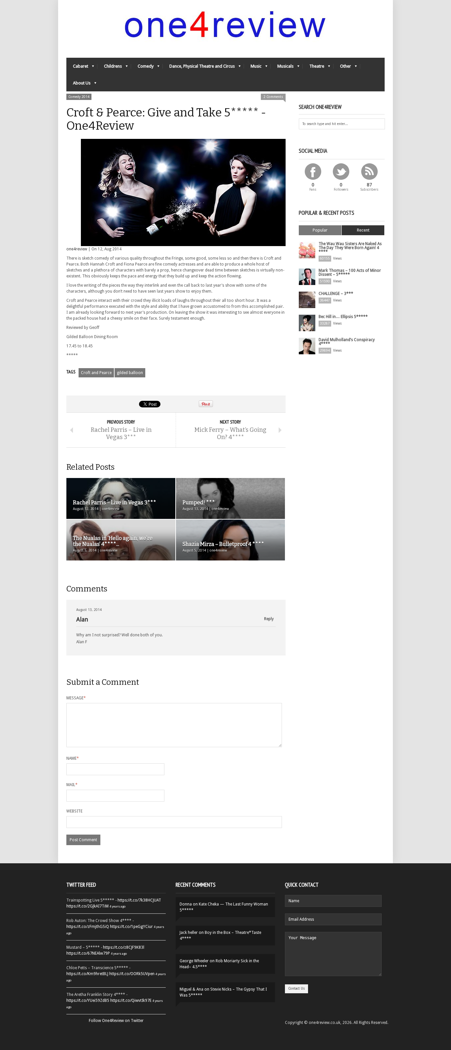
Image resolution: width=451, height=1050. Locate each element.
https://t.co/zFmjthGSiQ (87, 926)
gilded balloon (130, 372)
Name (72, 758)
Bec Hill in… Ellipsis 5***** (343, 316)
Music (252, 68)
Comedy (142, 68)
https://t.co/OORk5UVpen (132, 973)
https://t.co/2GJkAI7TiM (87, 906)
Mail (72, 784)
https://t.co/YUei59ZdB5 (87, 1000)
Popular (320, 230)
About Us (78, 84)
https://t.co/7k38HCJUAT (139, 900)
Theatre (313, 68)
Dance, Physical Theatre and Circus (199, 68)
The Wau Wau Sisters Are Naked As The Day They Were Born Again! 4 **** (350, 247)
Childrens (109, 68)
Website (74, 811)
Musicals (282, 68)
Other (342, 68)
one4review (76, 249)
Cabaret (77, 68)
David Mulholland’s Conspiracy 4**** (347, 341)
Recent (363, 230)
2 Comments (273, 97)
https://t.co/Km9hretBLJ (87, 973)
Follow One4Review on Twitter (116, 1020)
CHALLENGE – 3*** (336, 293)
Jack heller (189, 932)
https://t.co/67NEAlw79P (88, 953)
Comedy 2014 (78, 97)
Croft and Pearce (96, 372)
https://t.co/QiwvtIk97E (131, 1000)
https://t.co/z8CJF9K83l (123, 947)
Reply (269, 619)
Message (76, 698)
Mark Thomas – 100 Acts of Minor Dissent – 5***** (350, 272)
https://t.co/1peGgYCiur (131, 926)
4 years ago (117, 906)
